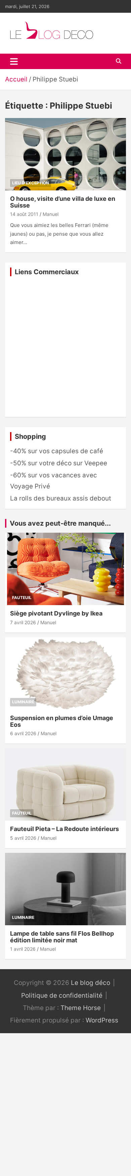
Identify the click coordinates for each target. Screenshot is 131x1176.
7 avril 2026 (23, 622)
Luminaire (23, 701)
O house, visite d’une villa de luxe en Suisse (62, 202)
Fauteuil (22, 597)
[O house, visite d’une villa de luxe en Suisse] (65, 154)
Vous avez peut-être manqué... (60, 523)
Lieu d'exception (30, 182)
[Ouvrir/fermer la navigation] (14, 61)
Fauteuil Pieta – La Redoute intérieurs (64, 828)
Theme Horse (80, 1008)
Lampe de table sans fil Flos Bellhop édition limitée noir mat (62, 937)
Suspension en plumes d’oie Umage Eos (61, 721)
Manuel (50, 214)
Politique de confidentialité (61, 995)
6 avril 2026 (23, 733)
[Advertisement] (65, 346)
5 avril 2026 (23, 838)
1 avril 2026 (23, 949)
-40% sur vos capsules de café (56, 451)
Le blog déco (90, 983)
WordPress (102, 1020)
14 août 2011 (24, 214)
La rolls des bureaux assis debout (60, 498)
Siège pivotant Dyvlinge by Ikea (56, 613)
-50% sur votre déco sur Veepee (58, 463)
